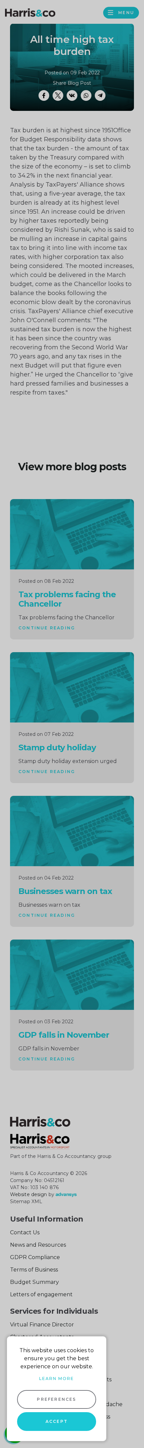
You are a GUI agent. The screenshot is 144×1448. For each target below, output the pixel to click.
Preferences (56, 1399)
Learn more (56, 1378)
